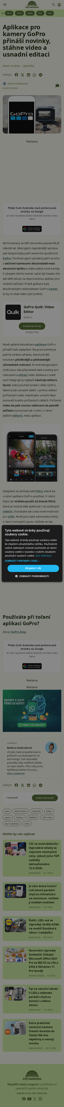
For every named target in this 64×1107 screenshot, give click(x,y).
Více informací (43, 555)
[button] (32, 560)
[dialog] (32, 553)
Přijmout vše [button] (33, 568)
